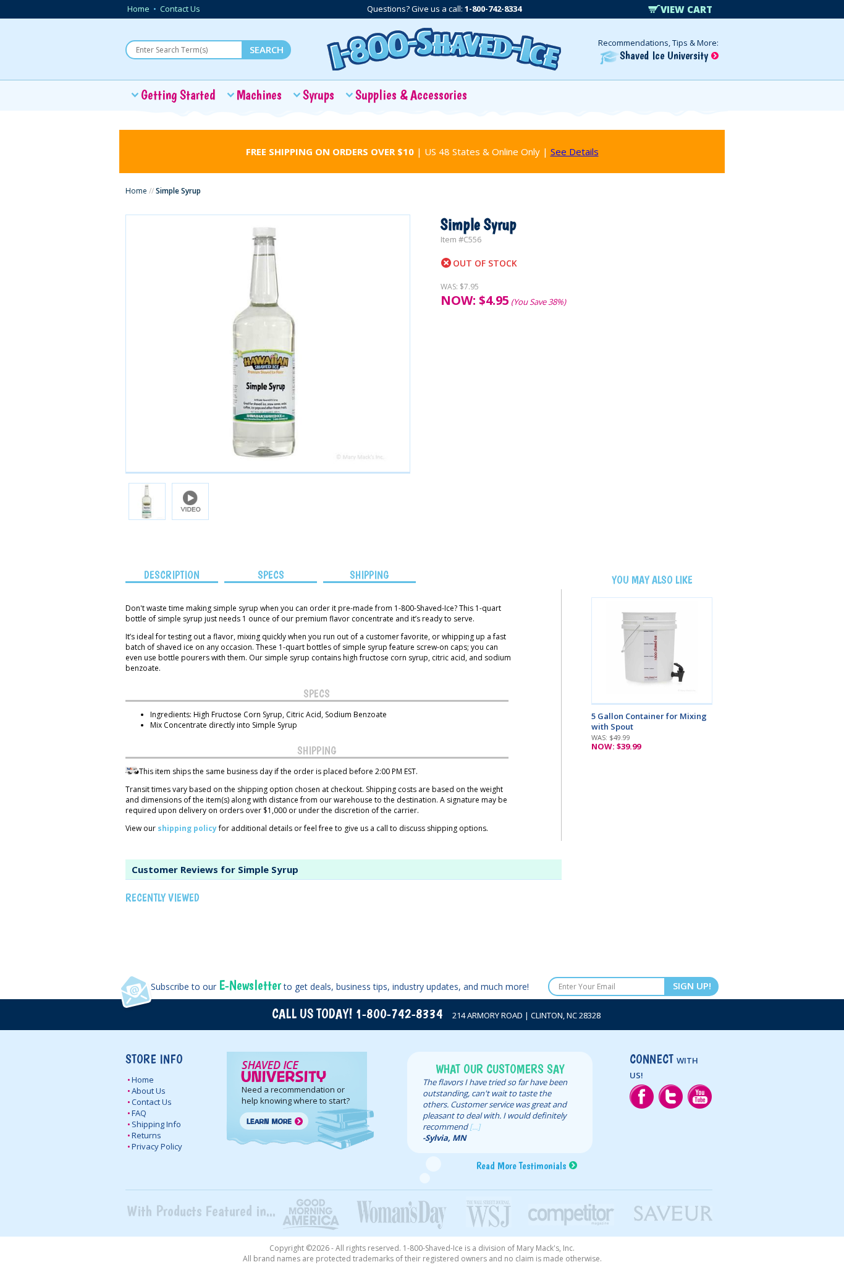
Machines (259, 95)
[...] (475, 1126)
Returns (146, 1135)
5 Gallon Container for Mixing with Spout (649, 721)
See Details (575, 151)
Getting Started (178, 95)
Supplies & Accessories (411, 95)
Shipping (369, 574)
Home (138, 8)
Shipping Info (156, 1124)
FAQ (139, 1113)
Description (172, 574)
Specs (271, 574)
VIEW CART (686, 9)
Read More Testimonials (521, 1165)
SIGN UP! (692, 985)
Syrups (318, 95)
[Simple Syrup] (268, 343)
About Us (149, 1090)
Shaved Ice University (665, 55)
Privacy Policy (157, 1146)
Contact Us (180, 8)
